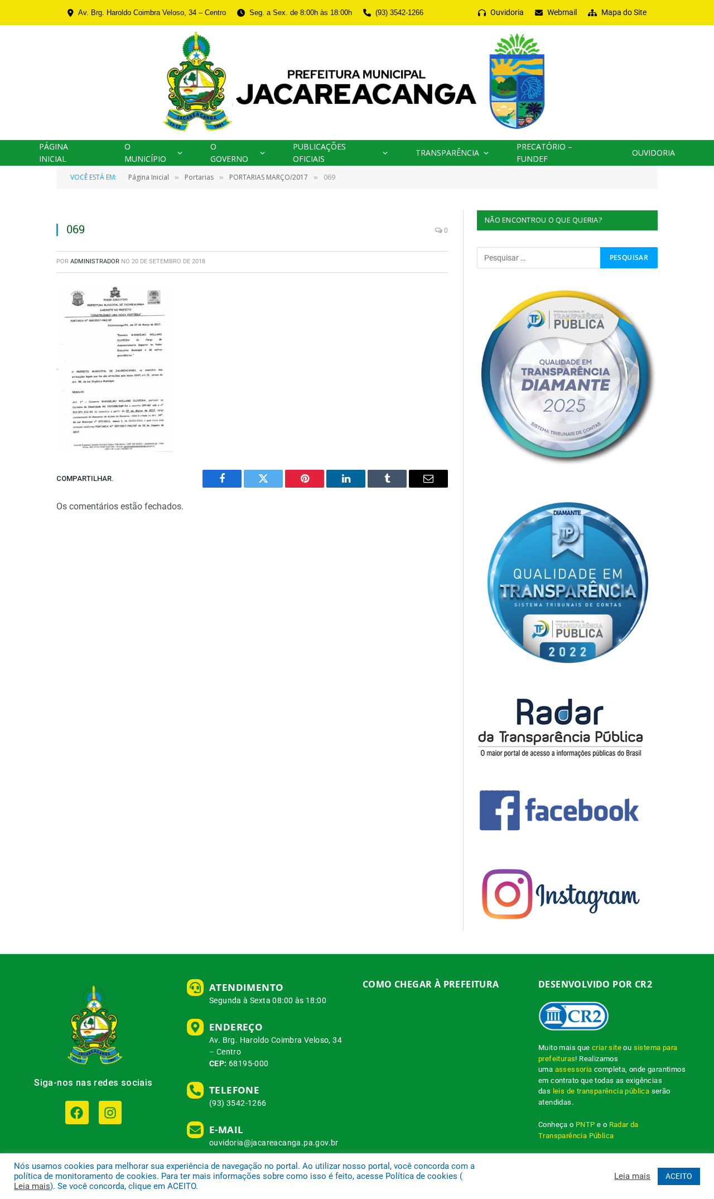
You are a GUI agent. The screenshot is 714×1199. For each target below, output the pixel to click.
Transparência (447, 152)
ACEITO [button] (678, 1176)
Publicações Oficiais (319, 152)
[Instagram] (110, 1112)
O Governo (229, 152)
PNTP (585, 1124)
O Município (145, 152)
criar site (606, 1047)
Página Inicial (53, 152)
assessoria (573, 1069)
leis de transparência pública (601, 1091)
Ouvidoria (653, 152)
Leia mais (32, 1186)
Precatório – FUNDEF (544, 152)
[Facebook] (76, 1112)
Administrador (94, 261)
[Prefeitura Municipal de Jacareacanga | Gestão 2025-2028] (357, 82)
